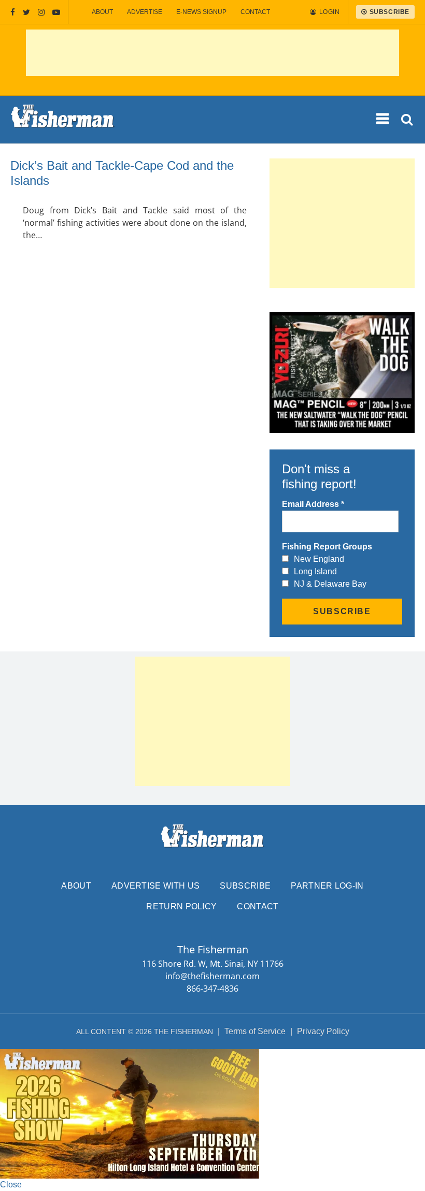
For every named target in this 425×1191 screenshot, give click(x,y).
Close (11, 1184)
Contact (255, 12)
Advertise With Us (155, 885)
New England (319, 559)
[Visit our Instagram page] (41, 12)
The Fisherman (63, 119)
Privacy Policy (323, 1031)
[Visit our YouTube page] (56, 12)
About (102, 12)
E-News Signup (201, 12)
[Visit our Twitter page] (26, 12)
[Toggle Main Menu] (383, 119)
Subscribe (245, 885)
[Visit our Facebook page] (12, 12)
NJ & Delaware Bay (330, 583)
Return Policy (181, 906)
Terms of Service (255, 1031)
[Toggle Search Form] (408, 119)
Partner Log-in (327, 885)
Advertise (144, 12)
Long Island (315, 571)
